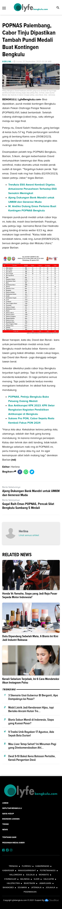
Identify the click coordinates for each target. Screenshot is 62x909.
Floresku (26, 866)
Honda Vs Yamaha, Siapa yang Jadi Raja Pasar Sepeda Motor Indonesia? (29, 595)
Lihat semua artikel (29, 535)
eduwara (22, 887)
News (5, 829)
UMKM (5, 803)
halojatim (48, 879)
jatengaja (36, 887)
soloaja (30, 875)
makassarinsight (27, 870)
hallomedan (15, 875)
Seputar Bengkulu (12, 808)
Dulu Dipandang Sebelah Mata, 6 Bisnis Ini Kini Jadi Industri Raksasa (30, 638)
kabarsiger (8, 870)
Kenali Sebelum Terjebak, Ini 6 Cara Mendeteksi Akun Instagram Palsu (30, 681)
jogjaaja (50, 887)
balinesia (25, 879)
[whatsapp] (25, 471)
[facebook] (19, 471)
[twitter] (31, 471)
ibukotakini (29, 883)
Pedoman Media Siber (13, 843)
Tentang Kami (9, 837)
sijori (36, 879)
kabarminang (42, 866)
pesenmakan (30, 892)
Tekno (5, 824)
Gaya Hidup (8, 813)
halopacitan (13, 883)
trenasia (13, 866)
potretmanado (48, 870)
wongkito (44, 875)
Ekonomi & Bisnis (11, 819)
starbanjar (10, 879)
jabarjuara (45, 883)
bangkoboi (8, 887)
